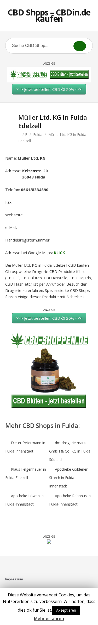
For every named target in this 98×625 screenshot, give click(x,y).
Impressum (14, 579)
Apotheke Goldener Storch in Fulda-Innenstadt (68, 478)
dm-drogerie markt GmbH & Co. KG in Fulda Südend (69, 451)
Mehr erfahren (49, 618)
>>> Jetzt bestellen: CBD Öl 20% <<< (49, 89)
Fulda (37, 134)
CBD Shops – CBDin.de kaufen (49, 15)
